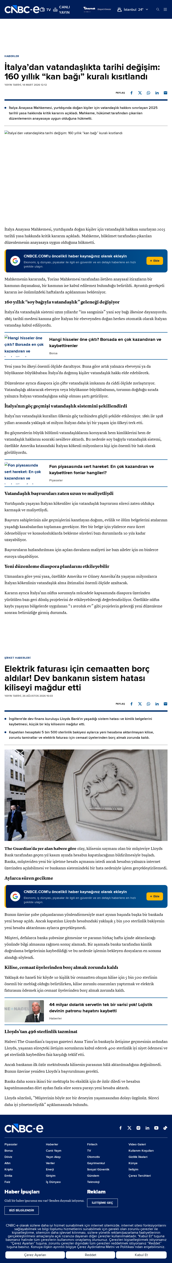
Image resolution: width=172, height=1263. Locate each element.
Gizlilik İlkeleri (138, 1157)
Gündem (93, 1176)
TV (89, 1151)
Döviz (8, 1157)
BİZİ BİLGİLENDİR (21, 1210)
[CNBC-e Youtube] (156, 1128)
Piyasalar (10, 1144)
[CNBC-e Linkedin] (147, 1128)
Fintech (92, 1144)
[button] (131, 93)
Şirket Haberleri (17, 658)
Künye (133, 1163)
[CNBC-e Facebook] (120, 1128)
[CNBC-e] (22, 9)
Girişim (51, 1176)
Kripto (8, 1169)
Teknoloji (93, 1182)
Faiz (7, 1182)
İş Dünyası (53, 1182)
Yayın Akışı (53, 1157)
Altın (7, 1163)
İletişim (133, 1169)
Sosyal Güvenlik (98, 1169)
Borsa (8, 1151)
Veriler (50, 1163)
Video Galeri (137, 1144)
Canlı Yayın (53, 1151)
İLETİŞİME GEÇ (102, 1203)
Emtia (8, 1176)
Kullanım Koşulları (141, 1151)
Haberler (11, 56)
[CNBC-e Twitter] (129, 1128)
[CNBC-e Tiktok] (165, 1128)
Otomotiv (93, 1157)
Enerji (50, 1169)
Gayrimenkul (96, 1163)
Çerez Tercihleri (140, 1176)
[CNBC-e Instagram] (138, 1128)
